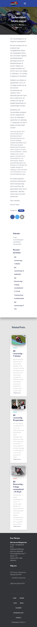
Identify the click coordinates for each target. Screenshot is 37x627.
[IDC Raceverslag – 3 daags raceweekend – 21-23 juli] (18, 470)
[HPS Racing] (15, 3)
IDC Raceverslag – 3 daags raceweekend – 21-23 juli (19, 284)
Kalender (19, 608)
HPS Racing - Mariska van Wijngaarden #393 (18, 573)
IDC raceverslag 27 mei (19, 305)
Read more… (17, 393)
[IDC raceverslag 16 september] (18, 404)
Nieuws (21, 210)
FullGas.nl (22, 622)
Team (15, 603)
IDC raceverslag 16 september (19, 271)
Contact (18, 617)
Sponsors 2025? (18, 613)
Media (22, 603)
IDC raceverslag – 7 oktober (18, 260)
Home (14, 598)
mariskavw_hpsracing (18, 578)
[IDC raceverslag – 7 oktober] (18, 340)
